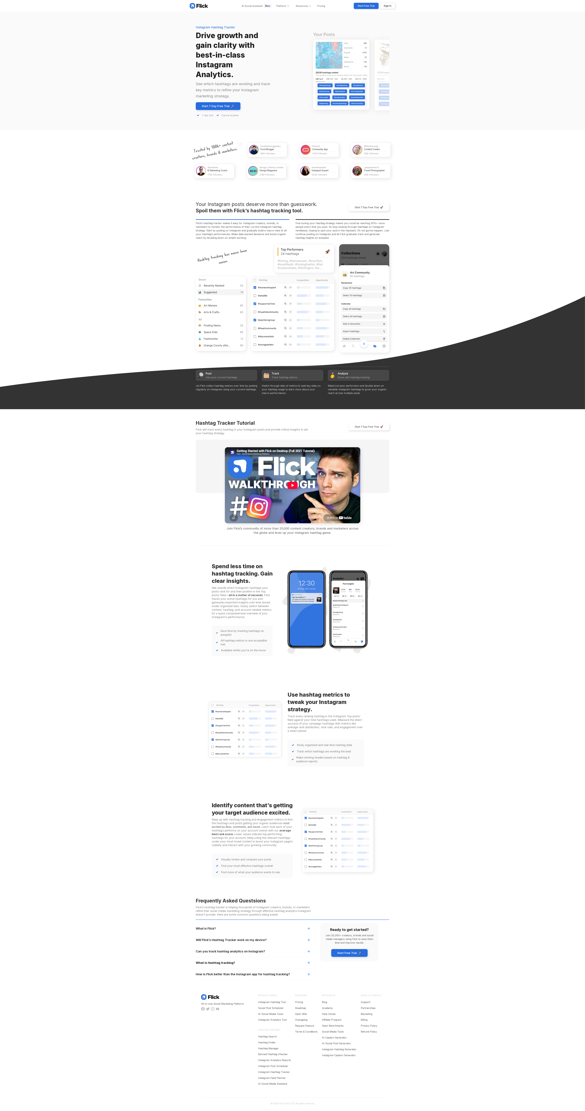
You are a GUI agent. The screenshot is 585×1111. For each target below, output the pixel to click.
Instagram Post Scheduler (273, 1066)
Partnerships (368, 1008)
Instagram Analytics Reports (274, 1060)
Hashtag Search (267, 1036)
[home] (199, 6)
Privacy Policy (369, 1025)
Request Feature (304, 1025)
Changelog (301, 1019)
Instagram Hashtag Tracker (274, 1072)
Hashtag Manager (268, 1048)
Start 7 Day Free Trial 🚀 (218, 106)
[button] (282, 6)
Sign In (387, 5)
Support (365, 1002)
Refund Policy (369, 1031)
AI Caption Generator (334, 1037)
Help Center (329, 1013)
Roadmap (300, 1008)
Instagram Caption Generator (339, 1055)
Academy (327, 1008)
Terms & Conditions (306, 1031)
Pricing (299, 1002)
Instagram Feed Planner (272, 1077)
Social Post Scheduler (271, 1008)
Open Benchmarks (333, 1025)
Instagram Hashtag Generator (339, 1049)
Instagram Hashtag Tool (272, 1002)
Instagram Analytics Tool (272, 1019)
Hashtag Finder (267, 1042)
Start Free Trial (366, 5)
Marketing (366, 1013)
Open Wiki (301, 1013)
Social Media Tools (333, 1031)
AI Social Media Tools (270, 1013)
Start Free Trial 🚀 (349, 953)
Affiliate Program (331, 1019)
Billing (364, 1019)
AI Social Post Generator (336, 1043)
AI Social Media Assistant (272, 1083)
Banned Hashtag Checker (273, 1054)
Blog (324, 1002)
